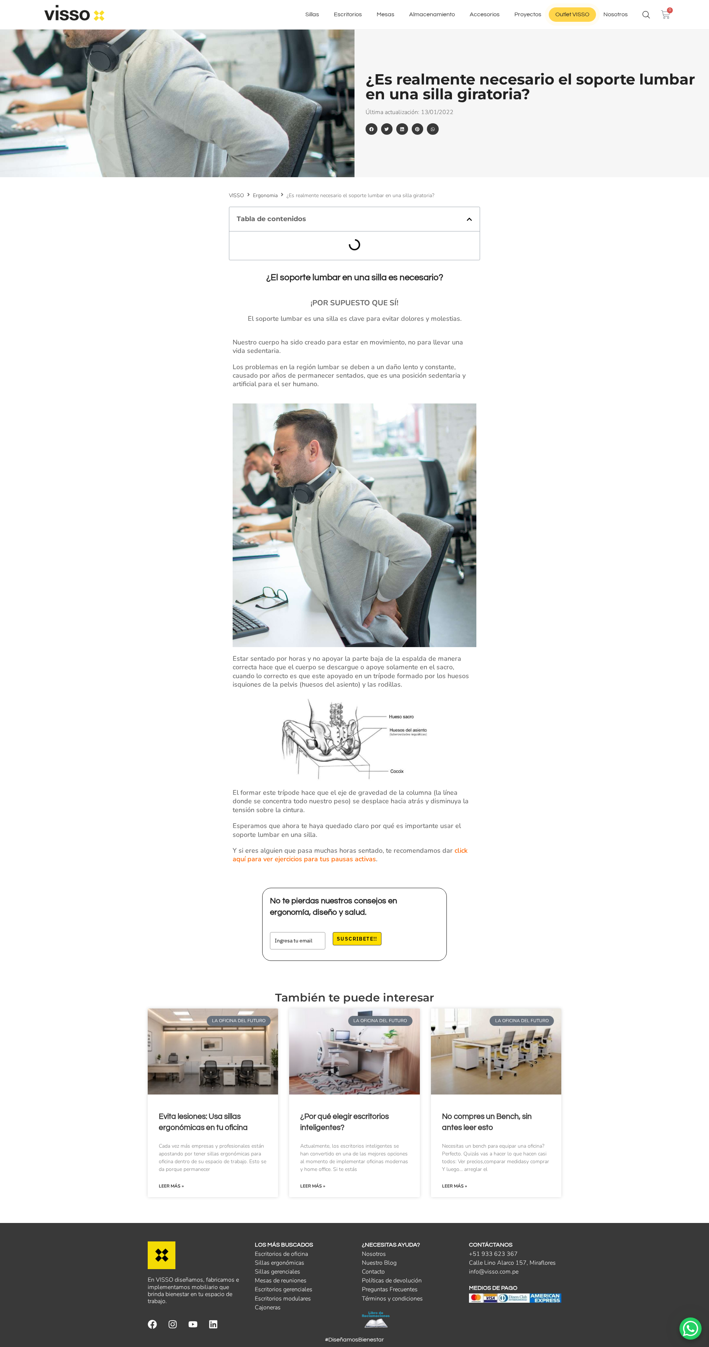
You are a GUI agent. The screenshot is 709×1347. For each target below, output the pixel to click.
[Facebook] (152, 1324)
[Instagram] (172, 1324)
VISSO (236, 195)
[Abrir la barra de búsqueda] (646, 14)
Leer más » (171, 1186)
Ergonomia (265, 195)
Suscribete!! (357, 938)
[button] (371, 129)
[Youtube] (193, 1324)
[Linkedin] (213, 1324)
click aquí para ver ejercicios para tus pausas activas (350, 854)
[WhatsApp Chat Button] (690, 1328)
